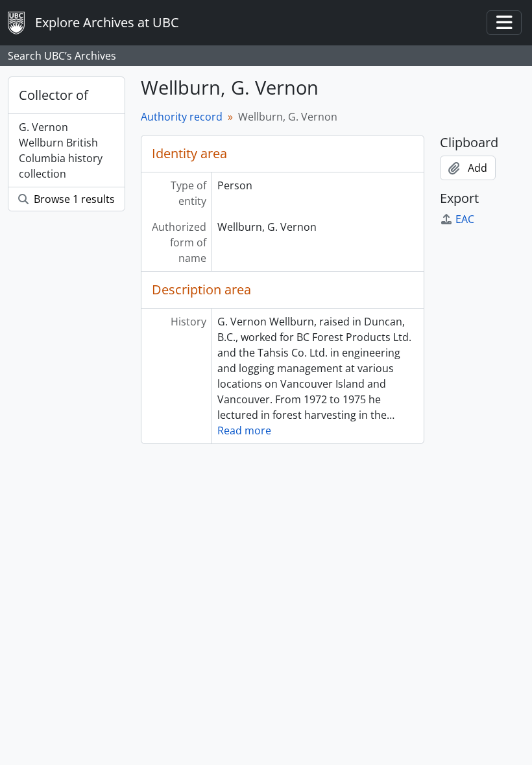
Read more (244, 430)
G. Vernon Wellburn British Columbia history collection (61, 150)
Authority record (182, 117)
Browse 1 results (73, 199)
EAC (464, 219)
